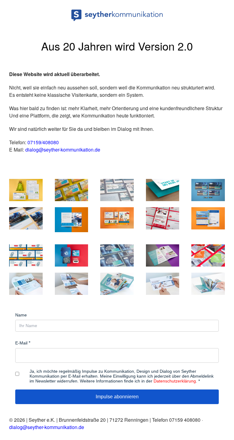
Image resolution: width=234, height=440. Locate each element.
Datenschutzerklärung (175, 381)
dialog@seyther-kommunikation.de (62, 149)
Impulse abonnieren (117, 396)
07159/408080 (43, 142)
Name (21, 315)
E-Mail (21, 342)
